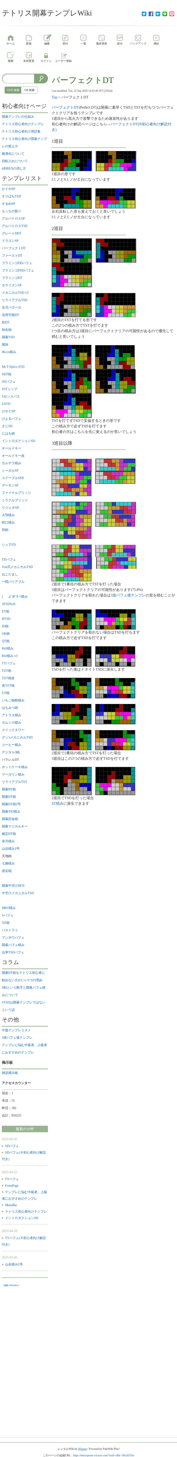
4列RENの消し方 (14, 168)
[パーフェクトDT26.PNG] (115, 550)
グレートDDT (11, 233)
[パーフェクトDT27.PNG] (72, 563)
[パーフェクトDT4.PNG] (115, 198)
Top (54, 97)
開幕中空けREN (13, 885)
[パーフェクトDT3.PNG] (72, 198)
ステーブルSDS (13, 478)
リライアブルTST (14, 782)
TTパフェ (9, 663)
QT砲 (5, 641)
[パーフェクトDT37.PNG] (115, 714)
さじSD (7, 426)
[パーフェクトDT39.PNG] (115, 740)
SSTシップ (9, 389)
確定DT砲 (9, 834)
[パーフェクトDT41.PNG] (115, 781)
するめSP (8, 203)
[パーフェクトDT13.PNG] (115, 381)
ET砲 (5, 611)
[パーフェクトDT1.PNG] (72, 161)
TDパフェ (9, 559)
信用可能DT (10, 315)
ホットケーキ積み (15, 767)
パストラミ (10, 930)
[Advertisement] (25, 1358)
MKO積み (9, 908)
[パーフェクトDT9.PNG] (115, 304)
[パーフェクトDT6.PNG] (116, 250)
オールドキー (11, 448)
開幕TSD (8, 337)
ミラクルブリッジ (15, 500)
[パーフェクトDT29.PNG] (71, 575)
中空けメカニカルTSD (18, 893)
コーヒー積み (11, 745)
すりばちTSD (11, 196)
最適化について (13, 153)
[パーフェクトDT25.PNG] (72, 550)
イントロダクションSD (18, 441)
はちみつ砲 (10, 708)
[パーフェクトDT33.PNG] (115, 656)
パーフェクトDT (83, 80)
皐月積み (8, 841)
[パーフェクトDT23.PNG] (115, 520)
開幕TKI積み (11, 811)
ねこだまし (10, 574)
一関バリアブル (13, 581)
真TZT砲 (8, 685)
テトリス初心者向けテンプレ (23, 124)
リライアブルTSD (14, 300)
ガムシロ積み (11, 722)
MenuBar (11, 1205)
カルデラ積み (11, 463)
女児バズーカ (11, 307)
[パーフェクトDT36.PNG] (71, 714)
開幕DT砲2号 (11, 804)
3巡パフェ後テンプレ (128, 595)
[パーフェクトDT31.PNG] (115, 619)
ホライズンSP (12, 285)
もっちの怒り (11, 211)
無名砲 (7, 329)
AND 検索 (13, 90)
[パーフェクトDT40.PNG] (72, 781)
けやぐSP (8, 411)
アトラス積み (11, 715)
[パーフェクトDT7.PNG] (72, 275)
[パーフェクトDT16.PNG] (115, 465)
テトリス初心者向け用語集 (21, 131)
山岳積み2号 (11, 848)
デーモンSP (10, 485)
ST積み (57, 803)
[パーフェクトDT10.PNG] (71, 357)
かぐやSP (8, 189)
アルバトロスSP (13, 218)
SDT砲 (6, 374)
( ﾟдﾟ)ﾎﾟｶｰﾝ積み (15, 596)
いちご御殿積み (13, 700)
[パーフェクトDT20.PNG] (72, 508)
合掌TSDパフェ (13, 952)
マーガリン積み (13, 774)
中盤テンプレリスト (16, 1030)
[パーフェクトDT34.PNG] (71, 688)
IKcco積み (9, 352)
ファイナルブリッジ (16, 493)
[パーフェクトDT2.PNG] (116, 161)
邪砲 (5, 530)
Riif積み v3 (10, 656)
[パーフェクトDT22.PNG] (72, 520)
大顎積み (8, 515)
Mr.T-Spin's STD (13, 367)
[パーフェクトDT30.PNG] (72, 619)
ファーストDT (12, 255)
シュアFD (9, 544)
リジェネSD (10, 507)
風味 (5, 344)
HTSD (8, 619)
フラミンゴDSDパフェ (18, 270)
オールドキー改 (13, 455)
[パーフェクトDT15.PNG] (72, 465)
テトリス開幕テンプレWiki (47, 13)
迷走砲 (7, 871)
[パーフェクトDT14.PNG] (72, 405)
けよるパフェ (11, 418)
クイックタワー (13, 730)
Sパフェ (7, 915)
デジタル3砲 (11, 752)
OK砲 (6, 633)
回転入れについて (15, 161)
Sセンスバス (11, 396)
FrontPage (11, 1185)
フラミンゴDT (12, 278)
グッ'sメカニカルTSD (17, 737)
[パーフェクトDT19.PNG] (71, 490)
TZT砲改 (8, 678)
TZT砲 (6, 670)
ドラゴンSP (10, 241)
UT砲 (5, 693)
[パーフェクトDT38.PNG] (71, 740)
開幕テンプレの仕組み (18, 116)
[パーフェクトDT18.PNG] (115, 477)
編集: (11, 1285)
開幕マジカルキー (15, 826)
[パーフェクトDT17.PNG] (71, 477)
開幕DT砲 (9, 796)
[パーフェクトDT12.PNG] (72, 381)
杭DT (5, 322)
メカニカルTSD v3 (15, 292)
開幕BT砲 (9, 789)
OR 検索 (29, 90)
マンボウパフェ (13, 937)
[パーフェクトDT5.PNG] (72, 250)
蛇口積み (8, 522)
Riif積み (7, 648)
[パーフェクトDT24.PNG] (71, 532)
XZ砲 (5, 922)
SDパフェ (9, 381)
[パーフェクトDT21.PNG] (116, 508)
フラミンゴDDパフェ (17, 263)
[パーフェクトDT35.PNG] (115, 688)
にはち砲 (8, 433)
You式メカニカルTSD (17, 567)
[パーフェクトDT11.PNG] (115, 357)
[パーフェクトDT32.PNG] (71, 656)
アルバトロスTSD (14, 226)
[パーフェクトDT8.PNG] (72, 304)
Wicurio (82, 1449)
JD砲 (5, 626)
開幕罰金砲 (10, 819)
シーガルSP (10, 470)
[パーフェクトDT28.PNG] (116, 563)
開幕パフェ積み (13, 945)
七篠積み (8, 863)
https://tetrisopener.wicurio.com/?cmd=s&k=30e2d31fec (103, 1455)
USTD (8, 404)
